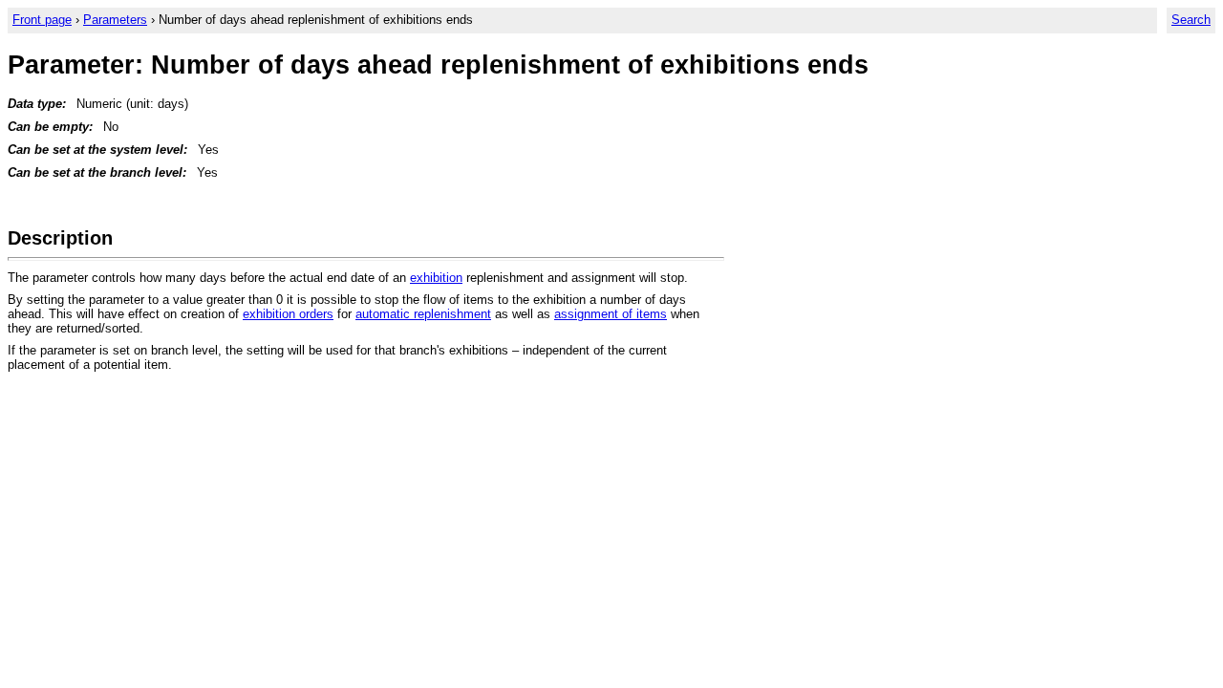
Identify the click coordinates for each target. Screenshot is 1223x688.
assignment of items (610, 314)
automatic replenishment (423, 314)
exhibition (436, 277)
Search (1191, 19)
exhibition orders (288, 314)
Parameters (115, 19)
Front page (42, 19)
